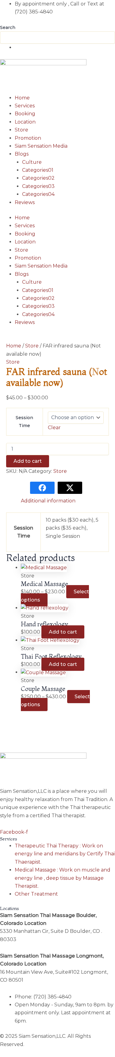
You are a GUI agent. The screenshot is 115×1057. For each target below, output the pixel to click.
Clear (54, 427)
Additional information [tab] (48, 501)
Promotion (28, 138)
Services (25, 106)
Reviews (25, 202)
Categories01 (37, 170)
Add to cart (27, 461)
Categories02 (38, 178)
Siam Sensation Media (41, 146)
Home (22, 98)
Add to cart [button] (63, 632)
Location (25, 122)
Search (7, 27)
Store (21, 130)
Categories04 (38, 194)
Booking (25, 114)
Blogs (22, 154)
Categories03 (38, 186)
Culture (32, 162)
